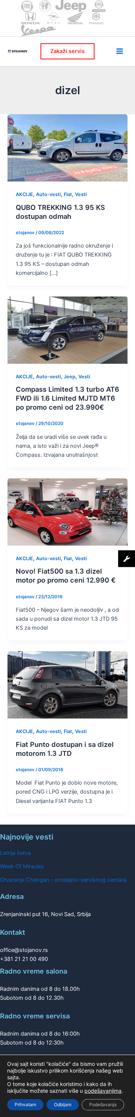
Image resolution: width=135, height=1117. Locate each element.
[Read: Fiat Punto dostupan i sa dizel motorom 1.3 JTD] (68, 684)
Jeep (69, 376)
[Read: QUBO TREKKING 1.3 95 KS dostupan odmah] (68, 147)
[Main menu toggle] (120, 51)
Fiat (68, 194)
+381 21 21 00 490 (24, 959)
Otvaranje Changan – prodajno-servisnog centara (63, 879)
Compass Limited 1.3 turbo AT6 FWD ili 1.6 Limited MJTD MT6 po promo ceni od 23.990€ (67, 398)
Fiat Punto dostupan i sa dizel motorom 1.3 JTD (65, 748)
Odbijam (62, 1104)
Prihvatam (25, 1104)
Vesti (81, 194)
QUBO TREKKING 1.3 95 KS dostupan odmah (60, 211)
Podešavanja (103, 1104)
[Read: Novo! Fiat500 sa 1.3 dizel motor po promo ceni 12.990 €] (68, 511)
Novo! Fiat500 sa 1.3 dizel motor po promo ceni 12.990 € (66, 575)
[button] (67, 51)
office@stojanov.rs (24, 950)
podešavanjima (103, 1090)
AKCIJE (24, 194)
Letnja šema (15, 853)
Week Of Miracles (22, 866)
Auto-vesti (48, 194)
